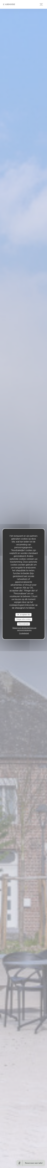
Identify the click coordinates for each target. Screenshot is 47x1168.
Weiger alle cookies (23, 619)
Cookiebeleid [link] (24, 633)
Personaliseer (23, 624)
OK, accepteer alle (23, 614)
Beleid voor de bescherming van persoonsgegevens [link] (24, 629)
